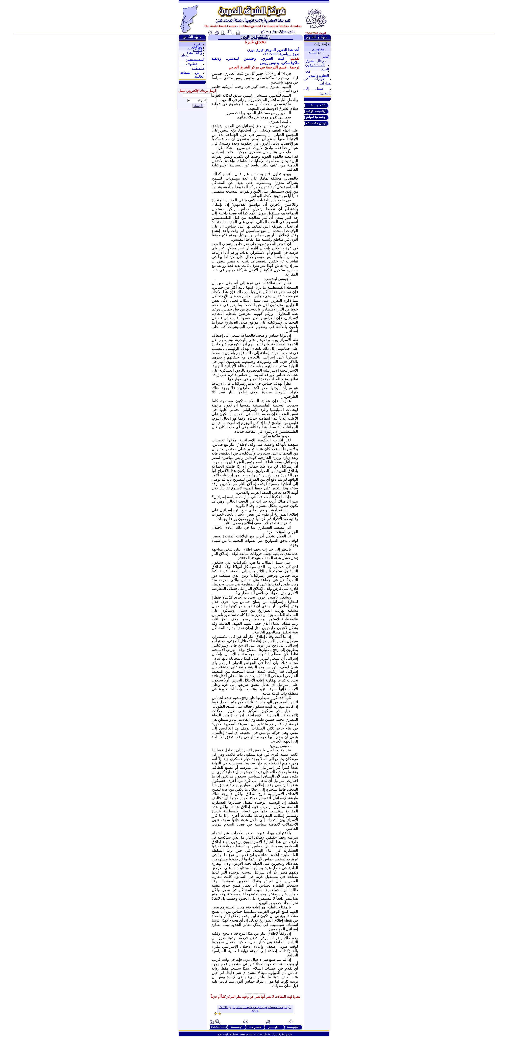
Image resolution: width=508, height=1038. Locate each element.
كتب (326, 57)
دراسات (315, 52)
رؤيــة (198, 44)
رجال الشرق (315, 61)
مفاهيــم (318, 49)
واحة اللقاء (194, 53)
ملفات (197, 50)
